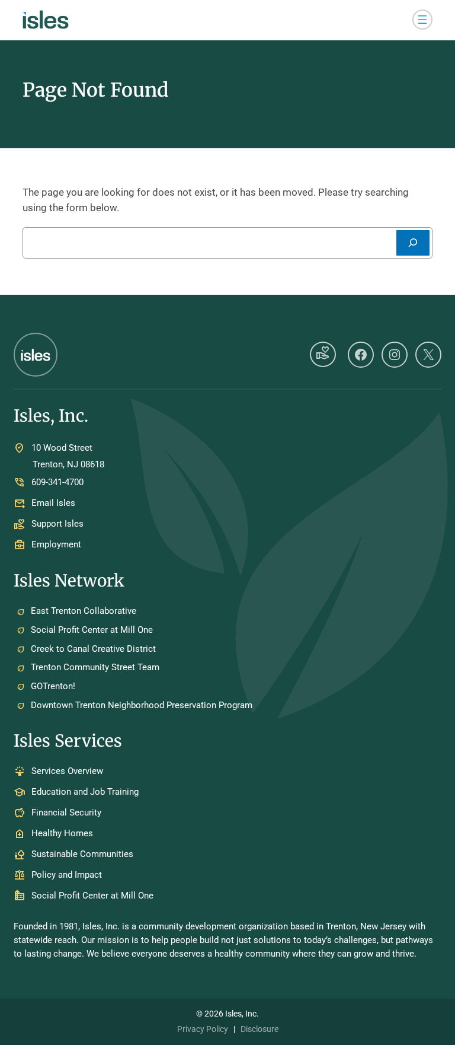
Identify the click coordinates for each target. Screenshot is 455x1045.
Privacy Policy (202, 1029)
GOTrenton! (53, 686)
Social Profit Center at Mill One (92, 630)
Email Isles (53, 503)
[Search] (413, 243)
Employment (56, 544)
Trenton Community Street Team (95, 667)
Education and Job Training (85, 792)
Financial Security (66, 813)
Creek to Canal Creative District (93, 648)
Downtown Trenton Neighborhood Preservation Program (141, 705)
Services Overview (67, 771)
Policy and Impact (66, 875)
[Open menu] (422, 19)
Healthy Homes (62, 834)
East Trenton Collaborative (83, 611)
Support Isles (57, 523)
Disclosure (259, 1029)
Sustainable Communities (82, 854)
